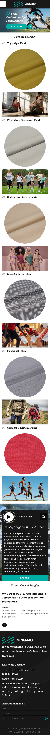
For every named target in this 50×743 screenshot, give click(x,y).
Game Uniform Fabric (19, 274)
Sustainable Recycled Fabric (22, 428)
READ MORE (16, 26)
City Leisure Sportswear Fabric (24, 120)
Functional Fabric (16, 351)
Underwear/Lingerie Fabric (22, 197)
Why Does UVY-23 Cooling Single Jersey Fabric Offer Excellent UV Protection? (24, 598)
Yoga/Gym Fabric (17, 43)
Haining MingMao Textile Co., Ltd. (28, 728)
